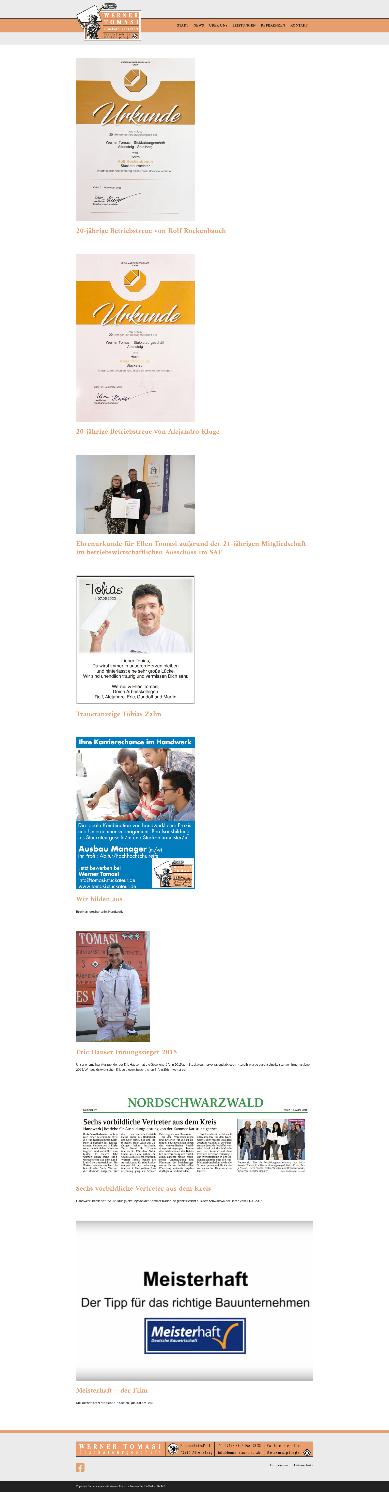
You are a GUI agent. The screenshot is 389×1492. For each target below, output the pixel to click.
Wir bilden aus (99, 899)
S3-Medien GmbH (154, 1486)
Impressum (279, 1465)
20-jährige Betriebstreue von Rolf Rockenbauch (151, 231)
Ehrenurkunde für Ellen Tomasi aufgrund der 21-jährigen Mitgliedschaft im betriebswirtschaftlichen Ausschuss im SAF (191, 548)
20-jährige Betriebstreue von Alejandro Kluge (147, 432)
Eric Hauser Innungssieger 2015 (126, 1052)
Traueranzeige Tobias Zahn (118, 714)
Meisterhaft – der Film (111, 1390)
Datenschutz (303, 1465)
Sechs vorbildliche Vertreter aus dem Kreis (143, 1189)
